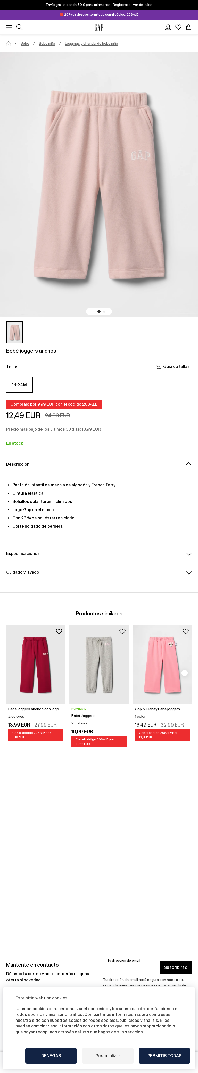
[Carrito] (189, 27)
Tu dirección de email (123, 960)
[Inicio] (8, 43)
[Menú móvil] (9, 27)
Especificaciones (23, 553)
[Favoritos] (178, 27)
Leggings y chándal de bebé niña (91, 43)
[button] (99, 311)
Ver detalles (142, 5)
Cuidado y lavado (22, 572)
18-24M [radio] (19, 384)
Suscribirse (175, 967)
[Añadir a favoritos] (59, 631)
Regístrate (121, 5)
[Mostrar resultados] (19, 27)
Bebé (25, 43)
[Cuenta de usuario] (168, 27)
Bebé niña (47, 43)
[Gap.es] (99, 27)
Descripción (17, 464)
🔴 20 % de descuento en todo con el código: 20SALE (99, 14)
